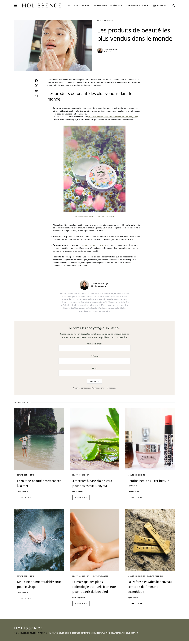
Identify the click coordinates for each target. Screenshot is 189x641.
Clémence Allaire (133, 492)
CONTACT (134, 633)
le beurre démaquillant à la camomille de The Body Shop (113, 117)
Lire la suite (25, 497)
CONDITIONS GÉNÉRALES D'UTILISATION (95, 633)
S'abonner (161, 5)
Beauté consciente (106, 21)
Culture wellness (99, 576)
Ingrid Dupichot (133, 598)
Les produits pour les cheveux (93, 245)
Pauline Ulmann (77, 492)
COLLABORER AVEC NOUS (120, 633)
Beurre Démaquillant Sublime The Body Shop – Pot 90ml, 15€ (95, 216)
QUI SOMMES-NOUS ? (56, 633)
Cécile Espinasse (22, 492)
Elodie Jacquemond (110, 49)
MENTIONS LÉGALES (72, 633)
